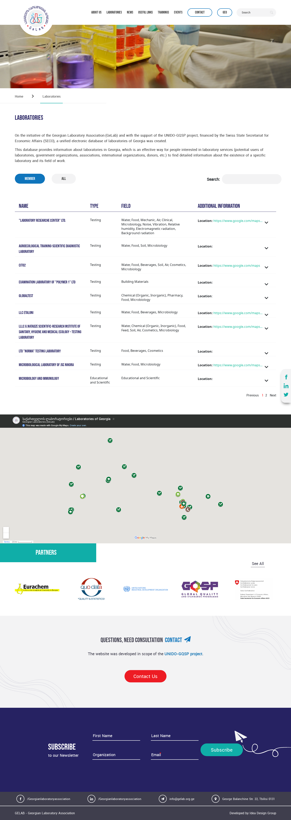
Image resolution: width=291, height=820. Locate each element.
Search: (213, 179)
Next (273, 395)
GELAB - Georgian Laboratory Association (45, 813)
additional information (219, 206)
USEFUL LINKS (145, 12)
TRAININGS (163, 12)
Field (125, 206)
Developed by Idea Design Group (253, 813)
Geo (225, 12)
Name (23, 206)
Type (94, 206)
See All (258, 563)
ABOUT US (96, 12)
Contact (200, 12)
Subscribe (222, 750)
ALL (64, 178)
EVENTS (178, 12)
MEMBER (30, 178)
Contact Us (145, 676)
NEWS (130, 12)
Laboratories (52, 96)
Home (19, 96)
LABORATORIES (114, 12)
